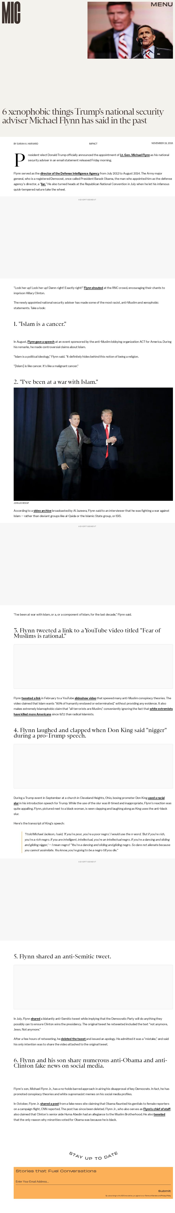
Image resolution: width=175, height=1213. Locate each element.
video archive (42, 510)
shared (35, 1018)
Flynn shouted (93, 287)
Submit (164, 1190)
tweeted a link (31, 698)
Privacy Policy (166, 1196)
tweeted (159, 1114)
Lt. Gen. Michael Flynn (135, 154)
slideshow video (85, 698)
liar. (43, 184)
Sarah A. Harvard (27, 143)
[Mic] (11, 12)
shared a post (49, 1103)
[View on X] (93, 666)
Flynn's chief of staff (156, 1109)
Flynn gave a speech (41, 341)
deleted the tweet (73, 1038)
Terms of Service (151, 1196)
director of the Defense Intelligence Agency (69, 173)
